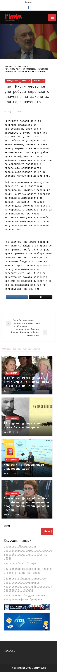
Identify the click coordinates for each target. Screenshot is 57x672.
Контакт (28, 2)
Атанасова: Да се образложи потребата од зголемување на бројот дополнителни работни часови (26, 504)
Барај (7, 525)
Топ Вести (39, 81)
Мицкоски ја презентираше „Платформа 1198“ (24, 466)
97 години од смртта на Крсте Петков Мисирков (22, 425)
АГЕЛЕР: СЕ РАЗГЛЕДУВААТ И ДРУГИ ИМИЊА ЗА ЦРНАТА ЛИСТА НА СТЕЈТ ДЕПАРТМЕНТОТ (26, 382)
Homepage (9, 66)
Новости (26, 81)
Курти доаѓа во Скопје (20, 563)
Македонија (23, 66)
